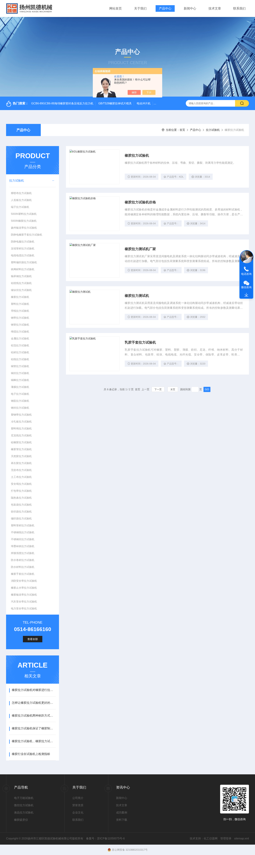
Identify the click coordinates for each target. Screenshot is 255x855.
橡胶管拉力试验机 (21, 449)
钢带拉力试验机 (20, 317)
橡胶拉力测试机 (137, 296)
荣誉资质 (77, 805)
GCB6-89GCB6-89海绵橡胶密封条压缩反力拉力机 (62, 103)
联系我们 (239, 8)
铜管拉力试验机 (20, 366)
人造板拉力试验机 (21, 200)
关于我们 (140, 8)
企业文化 (77, 812)
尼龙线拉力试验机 (21, 435)
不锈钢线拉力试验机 (22, 532)
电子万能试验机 (23, 797)
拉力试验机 (213, 129)
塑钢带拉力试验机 (21, 414)
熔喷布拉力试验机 (21, 193)
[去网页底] (246, 294)
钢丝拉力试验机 (20, 407)
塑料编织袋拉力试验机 (24, 262)
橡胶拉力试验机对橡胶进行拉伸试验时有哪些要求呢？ (34, 690)
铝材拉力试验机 (20, 352)
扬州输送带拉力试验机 (24, 227)
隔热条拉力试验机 (21, 497)
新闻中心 (190, 8)
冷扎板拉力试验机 (21, 421)
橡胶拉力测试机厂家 (140, 249)
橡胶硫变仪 (21, 819)
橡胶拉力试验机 (20, 296)
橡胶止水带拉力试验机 (24, 587)
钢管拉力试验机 (20, 324)
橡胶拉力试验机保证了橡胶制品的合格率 (34, 728)
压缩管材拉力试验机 (22, 248)
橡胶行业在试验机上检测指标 (31, 754)
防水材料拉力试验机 (22, 566)
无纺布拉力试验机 (21, 470)
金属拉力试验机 (20, 338)
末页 (172, 389)
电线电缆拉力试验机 (22, 255)
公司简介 (77, 797)
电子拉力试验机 (20, 393)
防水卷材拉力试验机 (22, 560)
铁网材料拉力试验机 (22, 269)
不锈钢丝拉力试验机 (22, 539)
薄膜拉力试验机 (20, 386)
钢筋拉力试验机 (20, 400)
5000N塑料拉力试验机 (24, 213)
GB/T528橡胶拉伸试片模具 (115, 103)
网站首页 (115, 8)
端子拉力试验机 (20, 206)
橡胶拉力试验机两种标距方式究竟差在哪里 (34, 715)
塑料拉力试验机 (20, 303)
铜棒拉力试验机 (20, 380)
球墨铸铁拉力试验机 (22, 546)
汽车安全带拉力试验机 (24, 601)
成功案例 (121, 812)
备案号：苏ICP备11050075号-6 (105, 838)
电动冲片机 (144, 103)
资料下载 (121, 819)
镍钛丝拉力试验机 (21, 290)
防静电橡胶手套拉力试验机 (26, 234)
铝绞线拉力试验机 (21, 283)
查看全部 (32, 639)
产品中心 (165, 8)
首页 (182, 129)
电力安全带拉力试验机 (24, 608)
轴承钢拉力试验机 (21, 276)
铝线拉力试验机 (20, 359)
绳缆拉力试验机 (20, 331)
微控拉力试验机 (23, 805)
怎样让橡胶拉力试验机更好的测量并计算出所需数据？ (34, 702)
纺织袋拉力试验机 (21, 511)
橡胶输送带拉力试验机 (24, 594)
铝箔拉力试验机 (20, 345)
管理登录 (225, 838)
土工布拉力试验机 (21, 476)
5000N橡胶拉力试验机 (24, 220)
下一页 (158, 389)
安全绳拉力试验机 (21, 483)
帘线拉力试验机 (20, 310)
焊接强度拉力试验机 (22, 553)
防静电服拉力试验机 (22, 241)
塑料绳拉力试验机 (21, 428)
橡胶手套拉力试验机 (22, 573)
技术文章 (215, 8)
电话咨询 (246, 273)
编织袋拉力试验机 (21, 518)
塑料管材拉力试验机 (22, 525)
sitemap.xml (241, 838)
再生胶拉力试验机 (21, 463)
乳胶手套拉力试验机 (140, 342)
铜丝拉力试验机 (20, 373)
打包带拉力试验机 (21, 490)
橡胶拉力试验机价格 (140, 202)
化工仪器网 (211, 838)
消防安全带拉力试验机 (24, 580)
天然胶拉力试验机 (21, 456)
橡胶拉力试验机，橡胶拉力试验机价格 (34, 741)
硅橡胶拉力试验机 (21, 442)
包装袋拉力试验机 (21, 504)
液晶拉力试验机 (23, 812)
